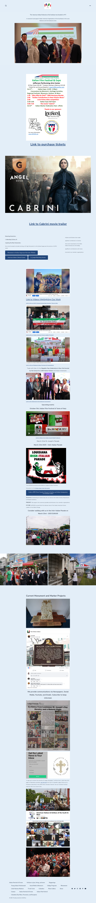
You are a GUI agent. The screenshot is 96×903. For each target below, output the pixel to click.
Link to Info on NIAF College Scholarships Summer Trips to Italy (42, 303)
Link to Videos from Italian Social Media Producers (48, 438)
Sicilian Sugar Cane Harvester (42, 488)
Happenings (52, 882)
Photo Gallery (52, 889)
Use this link (44, 782)
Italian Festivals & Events (16, 882)
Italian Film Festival (42, 892)
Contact (13, 892)
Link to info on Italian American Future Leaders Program (40, 335)
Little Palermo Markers (17, 889)
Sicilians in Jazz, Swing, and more (36, 882)
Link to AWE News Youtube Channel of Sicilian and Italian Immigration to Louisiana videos (48, 492)
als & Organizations (49, 365)
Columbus (41, 889)
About (61, 889)
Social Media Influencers (36, 885)
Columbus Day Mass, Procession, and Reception (24, 895)
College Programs (52, 885)
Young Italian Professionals (18, 885)
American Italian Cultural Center (16, 257)
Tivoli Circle (31, 889)
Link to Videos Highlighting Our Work (43, 299)
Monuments (64, 885)
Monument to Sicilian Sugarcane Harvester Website (21, 252)
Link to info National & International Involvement (38, 401)
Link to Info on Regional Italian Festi (35, 365)
